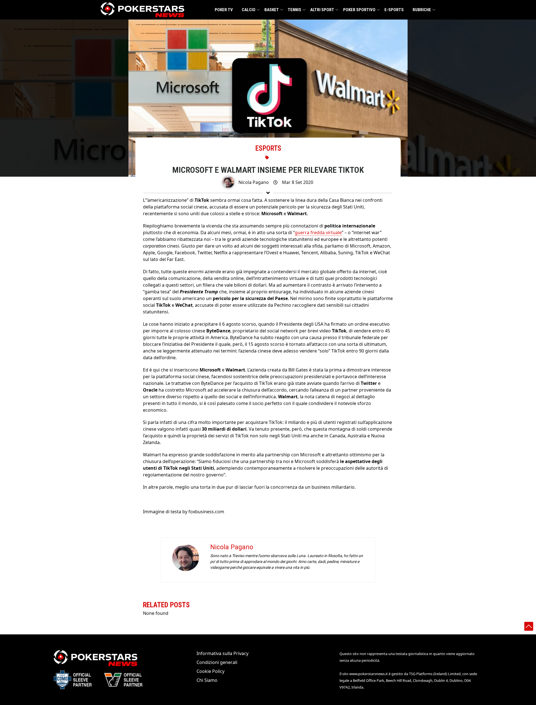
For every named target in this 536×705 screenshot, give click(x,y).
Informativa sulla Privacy (222, 653)
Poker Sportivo (359, 9)
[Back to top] (528, 626)
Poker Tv (224, 9)
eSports (268, 148)
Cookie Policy (210, 671)
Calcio (248, 9)
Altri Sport (322, 9)
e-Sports (394, 9)
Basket (271, 9)
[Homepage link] (142, 10)
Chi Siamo (207, 680)
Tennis (294, 9)
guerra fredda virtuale (318, 232)
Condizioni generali (217, 662)
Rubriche (422, 9)
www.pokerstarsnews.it (368, 673)
